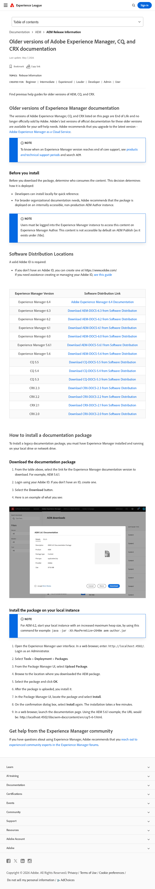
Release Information (30, 75)
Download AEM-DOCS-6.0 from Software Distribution (102, 336)
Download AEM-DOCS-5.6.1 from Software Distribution (102, 345)
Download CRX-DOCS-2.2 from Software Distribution (102, 397)
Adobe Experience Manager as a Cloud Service (40, 132)
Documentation (19, 32)
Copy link (35, 66)
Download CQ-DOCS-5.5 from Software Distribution (102, 362)
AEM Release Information (63, 32)
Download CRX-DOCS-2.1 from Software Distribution (102, 405)
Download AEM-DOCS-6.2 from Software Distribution (102, 319)
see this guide (103, 275)
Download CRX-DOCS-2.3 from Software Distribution (102, 388)
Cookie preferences (111, 873)
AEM (38, 32)
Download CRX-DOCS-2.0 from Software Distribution (102, 414)
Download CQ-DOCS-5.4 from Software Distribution (102, 371)
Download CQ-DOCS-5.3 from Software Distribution (102, 379)
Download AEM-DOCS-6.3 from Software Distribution (102, 311)
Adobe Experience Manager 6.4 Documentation (102, 302)
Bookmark (19, 66)
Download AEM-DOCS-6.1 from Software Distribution (102, 328)
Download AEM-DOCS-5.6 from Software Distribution (102, 354)
